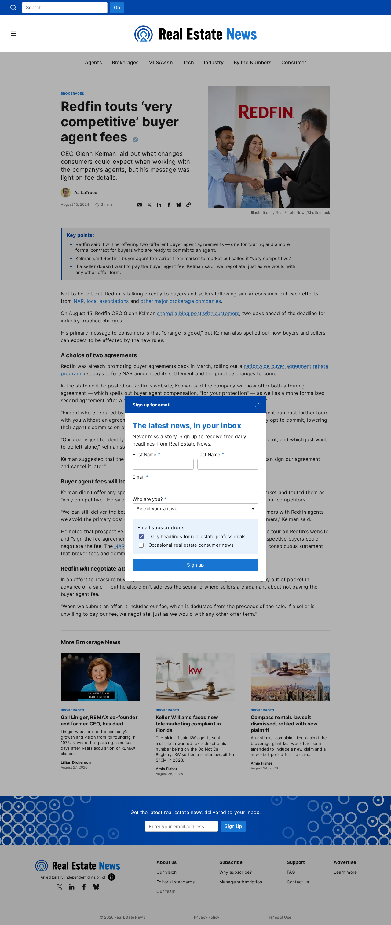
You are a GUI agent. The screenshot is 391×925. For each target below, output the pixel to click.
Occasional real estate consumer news (191, 545)
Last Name (208, 454)
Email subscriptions (161, 527)
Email (138, 476)
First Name (145, 454)
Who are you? (148, 499)
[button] (117, 7)
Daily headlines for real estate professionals (197, 536)
